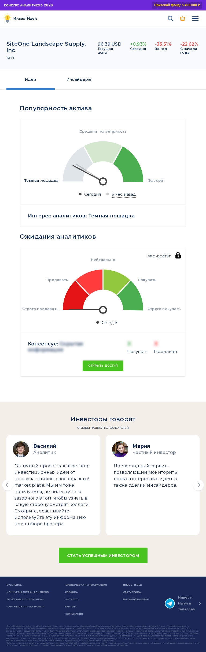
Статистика (132, 592)
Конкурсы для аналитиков (27, 592)
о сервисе (14, 584)
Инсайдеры (79, 79)
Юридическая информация (86, 584)
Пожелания (74, 613)
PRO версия (183, 18)
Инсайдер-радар (136, 599)
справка (71, 592)
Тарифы (70, 606)
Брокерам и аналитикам (25, 599)
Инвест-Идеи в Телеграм (187, 603)
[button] (7, 485)
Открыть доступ (103, 365)
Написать (72, 599)
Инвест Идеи (132, 584)
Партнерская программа (25, 606)
